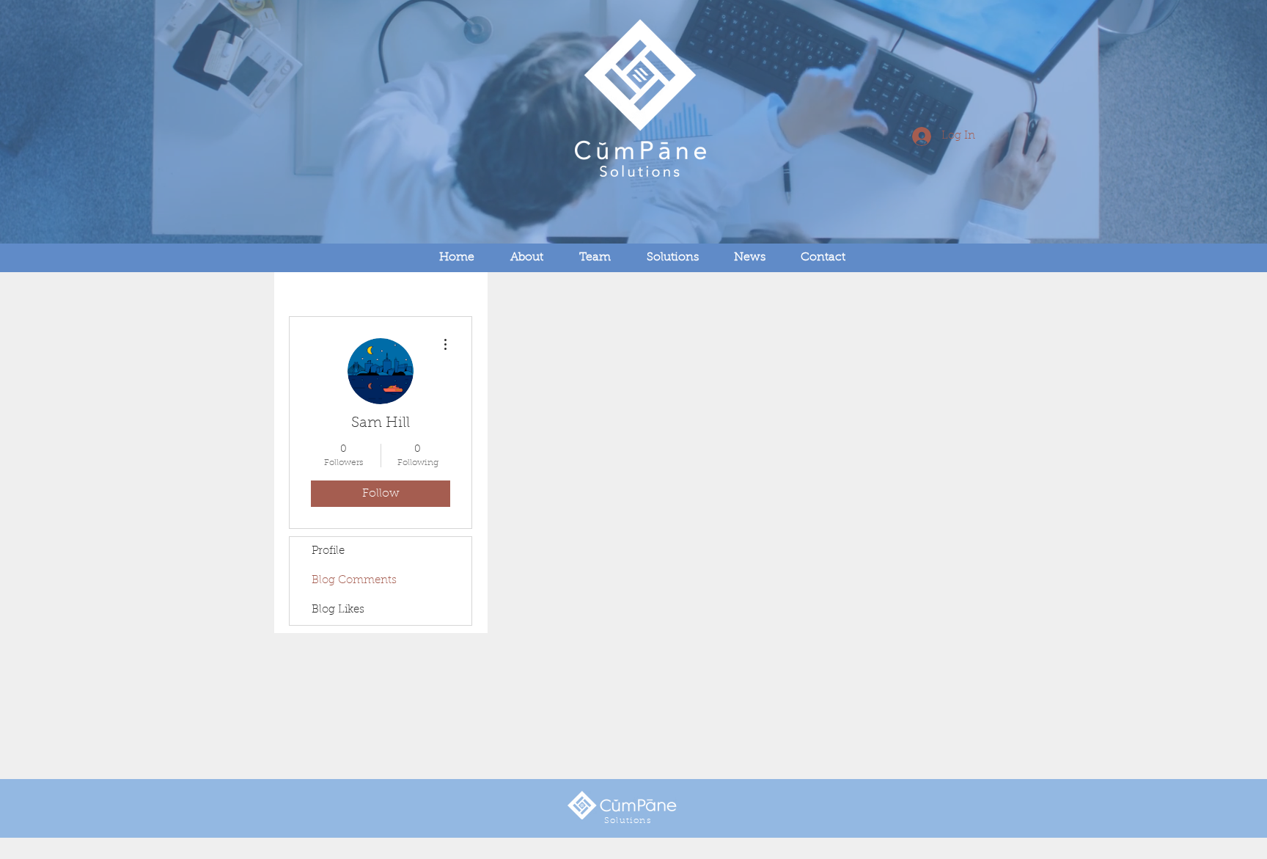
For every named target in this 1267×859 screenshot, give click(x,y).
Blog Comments (354, 580)
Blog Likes (338, 609)
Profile (328, 551)
